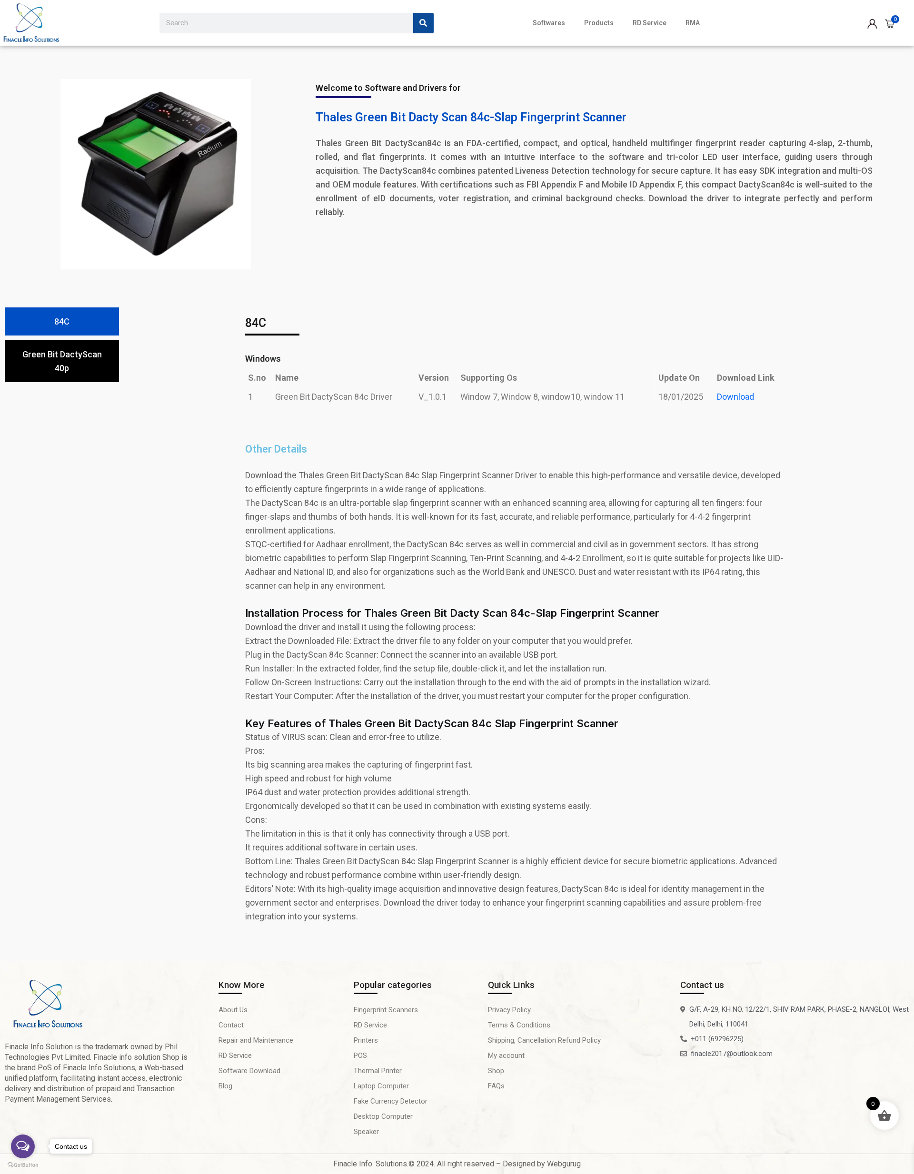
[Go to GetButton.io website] (23, 1164)
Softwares (549, 23)
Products (599, 23)
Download (735, 397)
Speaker (366, 1131)
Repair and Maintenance (256, 1040)
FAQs (496, 1086)
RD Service (649, 23)
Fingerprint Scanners (386, 1010)
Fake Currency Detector (390, 1101)
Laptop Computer (381, 1086)
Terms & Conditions (519, 1025)
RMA (693, 23)
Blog (225, 1086)
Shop (496, 1070)
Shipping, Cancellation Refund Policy (544, 1040)
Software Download (249, 1070)
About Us (233, 1010)
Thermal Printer (378, 1070)
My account (506, 1055)
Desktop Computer (383, 1116)
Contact (231, 1025)
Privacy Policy (509, 1010)
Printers (366, 1040)
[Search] (423, 23)
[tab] (62, 321)
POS (360, 1055)
